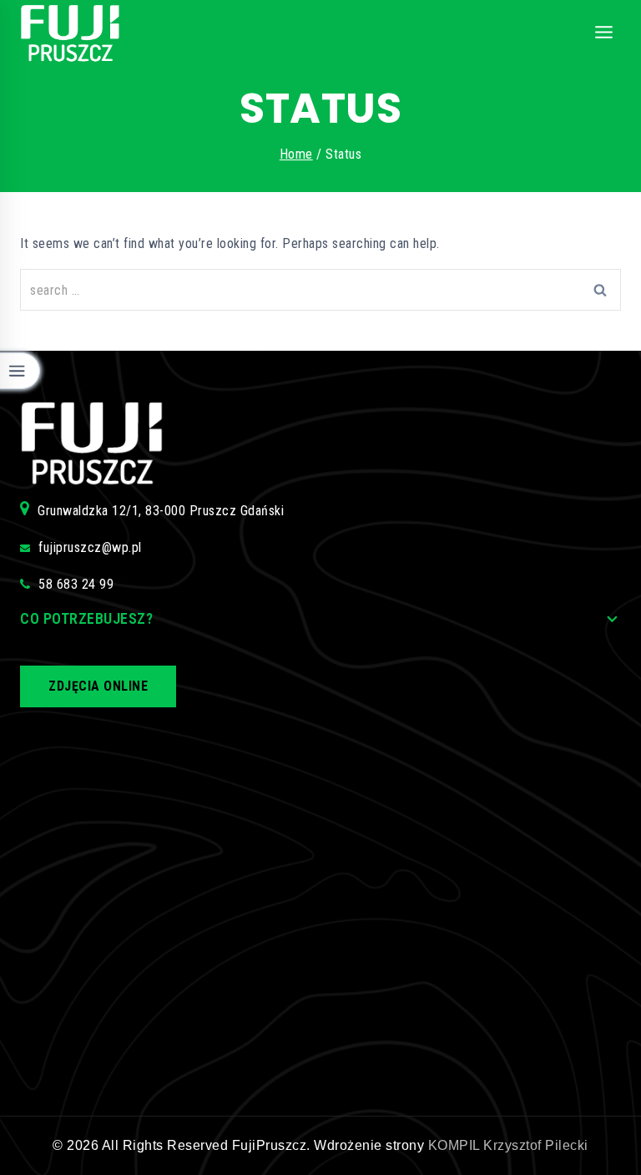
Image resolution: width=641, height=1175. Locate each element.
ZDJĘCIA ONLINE (98, 686)
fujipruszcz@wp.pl (90, 547)
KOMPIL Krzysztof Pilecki (508, 1145)
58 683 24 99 (76, 584)
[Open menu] (603, 33)
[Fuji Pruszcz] (70, 33)
